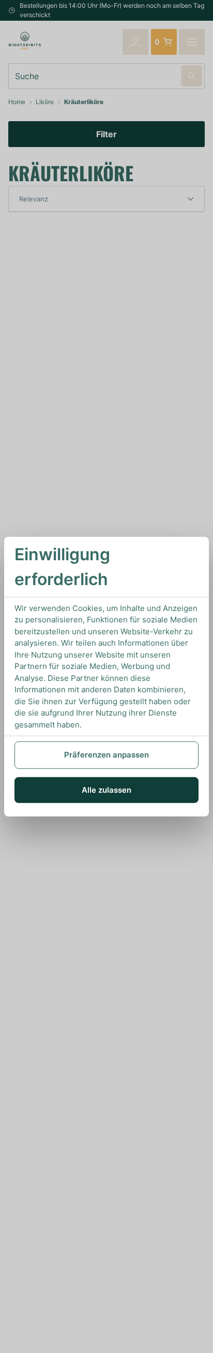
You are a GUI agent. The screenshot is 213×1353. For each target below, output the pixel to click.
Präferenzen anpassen (106, 755)
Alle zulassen (106, 789)
